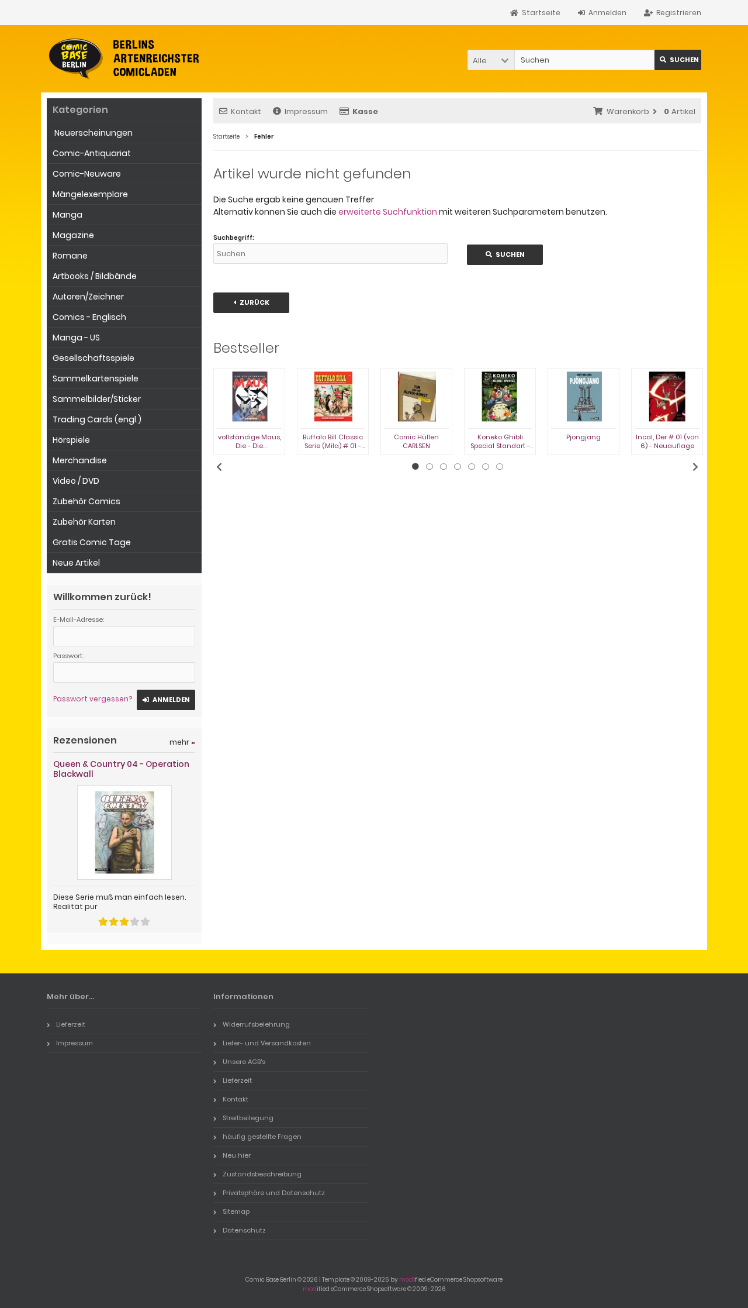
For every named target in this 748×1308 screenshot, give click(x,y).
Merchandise (80, 460)
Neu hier (237, 1155)
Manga (67, 215)
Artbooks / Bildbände (95, 276)
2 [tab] (429, 467)
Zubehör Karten (84, 522)
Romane (70, 255)
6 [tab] (485, 467)
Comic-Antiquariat (92, 153)
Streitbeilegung (248, 1118)
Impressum (306, 111)
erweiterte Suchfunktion (387, 212)
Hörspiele (71, 440)
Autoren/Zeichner (88, 296)
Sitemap (236, 1211)
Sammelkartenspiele (95, 378)
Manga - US (76, 337)
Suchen (678, 60)
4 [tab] (457, 467)
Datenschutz (244, 1230)
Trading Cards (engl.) (97, 419)
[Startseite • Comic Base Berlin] (124, 59)
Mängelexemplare (90, 194)
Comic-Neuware (87, 174)
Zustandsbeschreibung (262, 1174)
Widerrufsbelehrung (256, 1024)
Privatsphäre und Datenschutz (274, 1192)
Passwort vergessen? (92, 699)
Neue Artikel (76, 563)
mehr (182, 742)
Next (695, 467)
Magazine (73, 235)
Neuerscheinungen (93, 133)
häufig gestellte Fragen (262, 1136)
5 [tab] (471, 467)
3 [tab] (443, 467)
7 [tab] (499, 467)
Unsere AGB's (244, 1061)
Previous (219, 467)
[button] (491, 60)
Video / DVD (76, 481)
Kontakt (246, 111)
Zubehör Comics (86, 501)
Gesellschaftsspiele (93, 358)
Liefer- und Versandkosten (267, 1043)
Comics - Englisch (89, 317)
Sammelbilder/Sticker (97, 399)
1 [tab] (415, 467)
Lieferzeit (70, 1024)
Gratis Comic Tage (92, 542)
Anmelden (166, 700)
